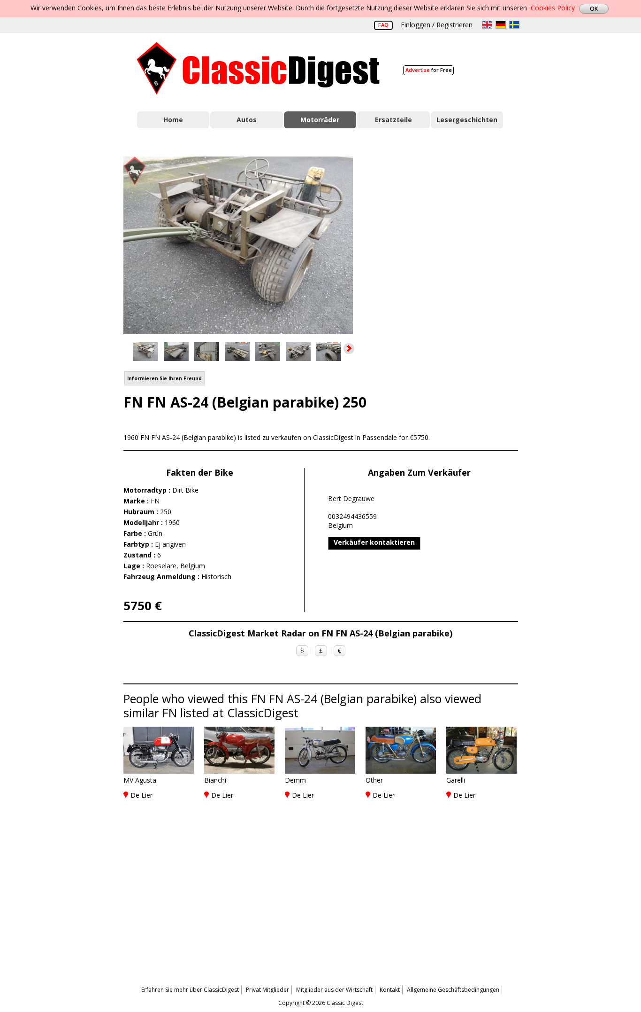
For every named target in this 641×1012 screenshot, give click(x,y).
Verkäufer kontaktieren (374, 542)
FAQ (383, 24)
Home (173, 119)
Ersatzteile (393, 119)
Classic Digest (258, 68)
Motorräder (319, 119)
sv (514, 25)
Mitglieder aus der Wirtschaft (334, 990)
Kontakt (390, 990)
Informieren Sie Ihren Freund (164, 378)
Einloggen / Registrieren (437, 24)
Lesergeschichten (466, 119)
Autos (247, 119)
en (487, 25)
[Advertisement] (445, 241)
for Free (428, 69)
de (501, 25)
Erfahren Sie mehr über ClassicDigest (190, 990)
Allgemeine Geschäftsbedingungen (453, 990)
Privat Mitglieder (267, 990)
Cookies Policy (553, 7)
